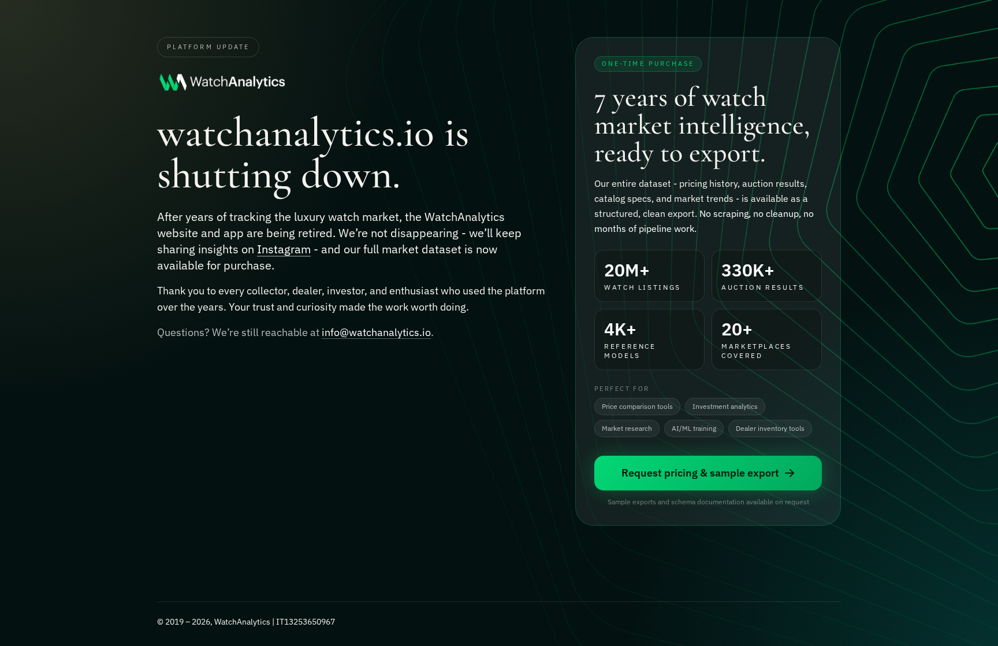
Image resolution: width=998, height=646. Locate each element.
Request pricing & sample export (700, 472)
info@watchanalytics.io (376, 332)
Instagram (284, 249)
